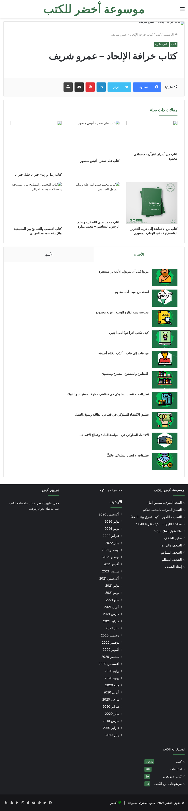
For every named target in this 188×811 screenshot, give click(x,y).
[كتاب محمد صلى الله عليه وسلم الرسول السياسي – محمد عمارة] (94, 199)
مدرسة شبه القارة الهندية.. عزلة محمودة (122, 312)
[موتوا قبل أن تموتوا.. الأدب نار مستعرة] (164, 277)
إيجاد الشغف (173, 567)
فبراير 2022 (111, 536)
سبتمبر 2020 (110, 657)
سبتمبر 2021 (110, 571)
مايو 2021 (112, 600)
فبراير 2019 (111, 728)
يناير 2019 (112, 735)
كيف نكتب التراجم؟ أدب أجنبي (129, 333)
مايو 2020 (112, 685)
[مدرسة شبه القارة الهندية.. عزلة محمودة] (164, 318)
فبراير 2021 (111, 621)
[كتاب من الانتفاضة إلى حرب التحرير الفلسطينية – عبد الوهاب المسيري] (151, 203)
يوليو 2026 (112, 521)
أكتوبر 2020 (111, 649)
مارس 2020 (110, 699)
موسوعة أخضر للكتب (169, 490)
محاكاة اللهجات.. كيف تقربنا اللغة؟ (159, 524)
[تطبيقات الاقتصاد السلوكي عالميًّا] (164, 461)
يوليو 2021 (112, 585)
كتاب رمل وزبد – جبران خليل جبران (38, 174)
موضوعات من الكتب (168, 784)
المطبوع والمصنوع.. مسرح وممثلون (125, 373)
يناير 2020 (112, 713)
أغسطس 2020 (109, 664)
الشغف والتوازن (171, 545)
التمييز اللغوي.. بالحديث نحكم (162, 510)
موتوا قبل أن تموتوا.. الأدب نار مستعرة (124, 271)
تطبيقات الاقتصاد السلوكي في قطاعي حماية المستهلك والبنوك (108, 394)
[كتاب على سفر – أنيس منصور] (94, 138)
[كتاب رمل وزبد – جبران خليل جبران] (36, 145)
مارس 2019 (111, 721)
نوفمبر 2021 (110, 557)
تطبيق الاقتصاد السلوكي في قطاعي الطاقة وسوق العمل (112, 414)
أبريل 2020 (111, 692)
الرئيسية (169, 34)
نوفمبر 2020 (110, 642)
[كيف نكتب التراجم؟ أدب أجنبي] (164, 339)
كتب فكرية (161, 44)
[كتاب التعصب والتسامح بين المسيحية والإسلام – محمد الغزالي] (36, 203)
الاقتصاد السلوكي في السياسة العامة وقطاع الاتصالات (114, 435)
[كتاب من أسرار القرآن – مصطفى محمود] (151, 135)
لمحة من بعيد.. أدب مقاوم (132, 292)
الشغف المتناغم (171, 552)
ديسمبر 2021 (110, 550)
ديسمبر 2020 (110, 635)
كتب (158, 34)
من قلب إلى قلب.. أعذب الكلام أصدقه (123, 353)
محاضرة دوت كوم (111, 490)
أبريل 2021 (111, 607)
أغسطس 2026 (109, 514)
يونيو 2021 (112, 592)
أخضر (114, 803)
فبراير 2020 (110, 706)
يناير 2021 (112, 628)
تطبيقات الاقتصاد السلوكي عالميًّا (128, 455)
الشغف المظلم (172, 559)
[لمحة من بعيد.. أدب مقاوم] (164, 298)
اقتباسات (176, 769)
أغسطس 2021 (109, 578)
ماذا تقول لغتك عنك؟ (168, 531)
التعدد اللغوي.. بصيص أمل (164, 502)
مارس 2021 (111, 614)
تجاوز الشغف (173, 538)
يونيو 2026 (112, 528)
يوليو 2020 (112, 671)
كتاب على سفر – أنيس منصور (99, 161)
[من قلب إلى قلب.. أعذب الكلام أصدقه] (164, 359)
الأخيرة (139, 254)
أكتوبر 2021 (111, 564)
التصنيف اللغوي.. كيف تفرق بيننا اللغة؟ (156, 517)
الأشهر (48, 254)
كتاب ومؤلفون (172, 776)
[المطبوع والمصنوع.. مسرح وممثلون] (164, 380)
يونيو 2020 (112, 678)
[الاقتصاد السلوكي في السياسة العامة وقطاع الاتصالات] (164, 441)
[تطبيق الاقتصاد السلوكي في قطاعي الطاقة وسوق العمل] (164, 420)
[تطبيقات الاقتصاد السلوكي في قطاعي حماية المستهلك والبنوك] (164, 400)
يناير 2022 (112, 543)
